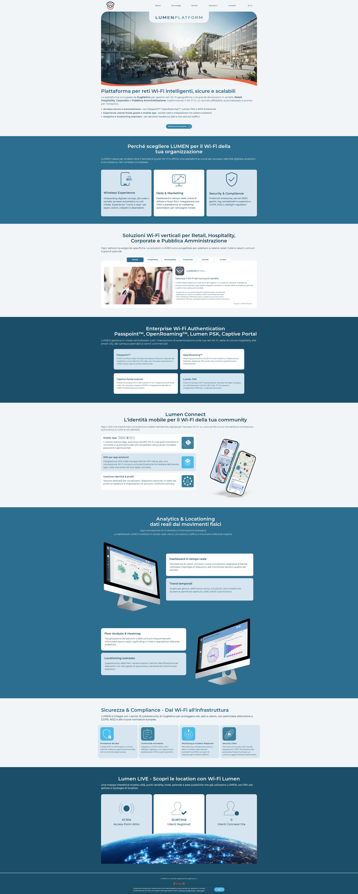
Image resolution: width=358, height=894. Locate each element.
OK (219, 889)
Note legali (200, 890)
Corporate (188, 259)
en (251, 5)
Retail (135, 259)
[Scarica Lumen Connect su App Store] (122, 437)
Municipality (170, 259)
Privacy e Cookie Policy (187, 890)
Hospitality (152, 259)
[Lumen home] (115, 6)
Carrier (205, 259)
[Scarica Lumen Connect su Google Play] (130, 437)
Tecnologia (176, 6)
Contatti (232, 6)
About (158, 6)
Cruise (223, 259)
